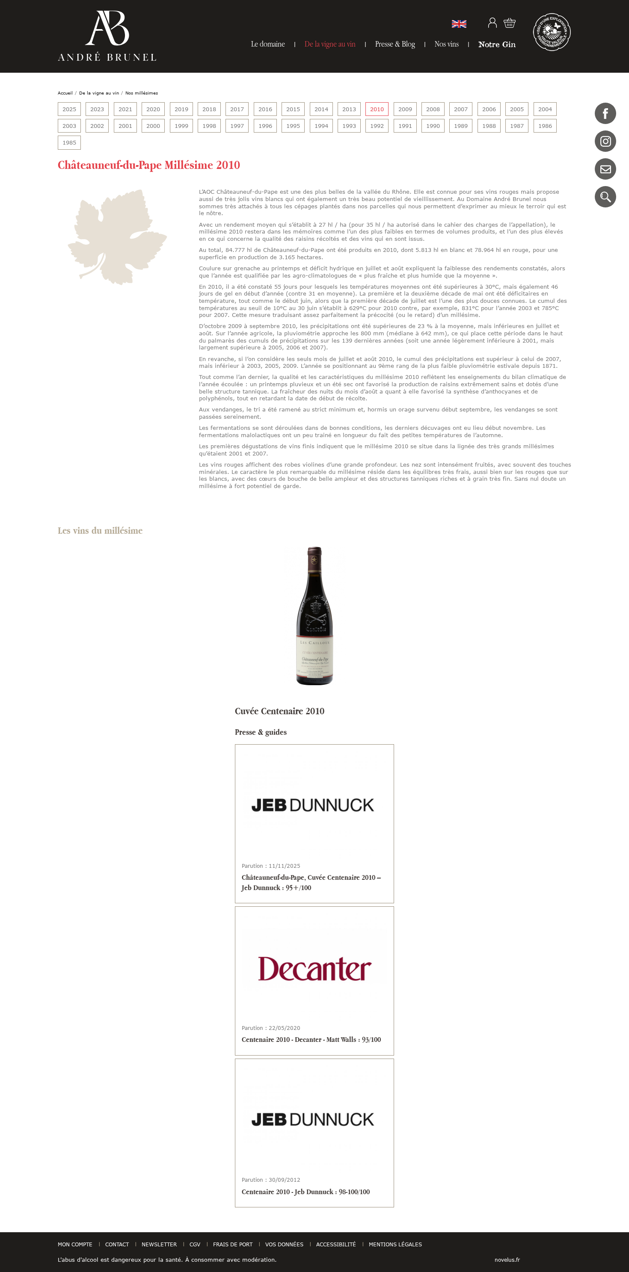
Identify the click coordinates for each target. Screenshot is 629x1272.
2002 (97, 125)
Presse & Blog (395, 44)
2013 (349, 109)
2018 (209, 109)
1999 (181, 125)
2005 (517, 109)
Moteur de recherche (605, 196)
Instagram (605, 141)
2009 (405, 109)
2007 (461, 109)
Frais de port (232, 1244)
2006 (489, 109)
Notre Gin (497, 44)
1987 (517, 125)
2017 (237, 109)
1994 (321, 125)
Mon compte (492, 22)
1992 (377, 125)
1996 (265, 125)
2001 (125, 125)
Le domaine (268, 44)
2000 (153, 125)
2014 (321, 109)
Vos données (284, 1244)
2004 (545, 109)
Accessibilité (336, 1244)
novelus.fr (507, 1260)
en (459, 24)
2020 (153, 109)
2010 (377, 109)
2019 (181, 109)
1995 (293, 125)
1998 (209, 125)
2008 (433, 109)
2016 (265, 109)
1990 (433, 125)
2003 (69, 125)
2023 (97, 109)
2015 (293, 109)
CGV (195, 1244)
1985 (69, 142)
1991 (405, 125)
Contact (605, 169)
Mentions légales (395, 1244)
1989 (461, 125)
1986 (545, 125)
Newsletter (159, 1244)
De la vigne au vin (330, 44)
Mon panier (510, 23)
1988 (489, 125)
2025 (69, 109)
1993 (349, 125)
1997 (237, 125)
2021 (125, 109)
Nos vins (447, 44)
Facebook (605, 113)
